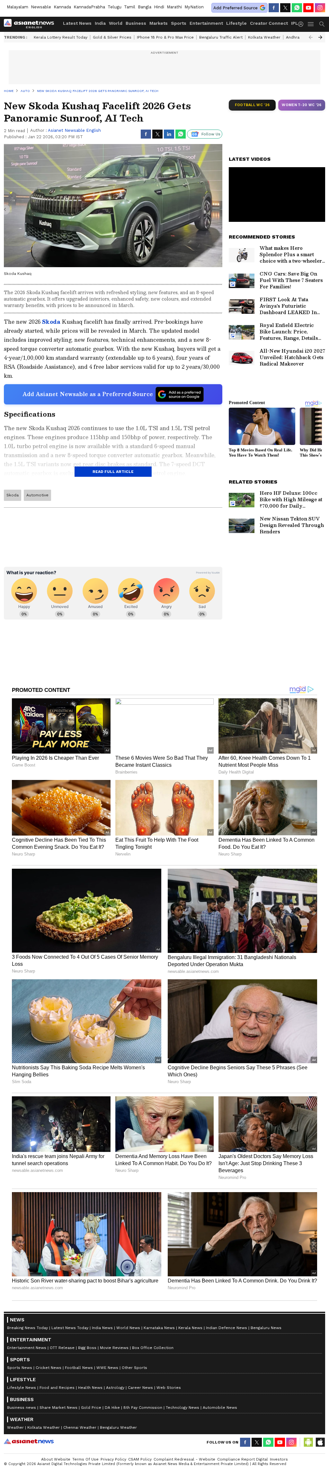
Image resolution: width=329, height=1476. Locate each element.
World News (128, 1328)
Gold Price (91, 1407)
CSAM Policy (140, 1459)
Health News (90, 1387)
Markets (158, 23)
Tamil (129, 7)
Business (136, 23)
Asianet (29, 1441)
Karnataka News (159, 1328)
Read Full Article (113, 471)
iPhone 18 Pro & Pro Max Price (165, 37)
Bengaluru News (266, 1328)
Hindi (159, 7)
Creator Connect (269, 23)
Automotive (37, 495)
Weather (15, 1427)
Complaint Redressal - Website (184, 1459)
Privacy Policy (113, 1459)
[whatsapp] (297, 7)
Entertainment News (26, 1347)
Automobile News (220, 1407)
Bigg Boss (87, 1347)
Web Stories (168, 1387)
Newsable (41, 7)
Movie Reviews (114, 1347)
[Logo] (31, 24)
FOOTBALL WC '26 (252, 105)
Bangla (144, 7)
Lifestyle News (21, 1387)
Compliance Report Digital (242, 1459)
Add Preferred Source (235, 7)
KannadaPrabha (89, 7)
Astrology (115, 1387)
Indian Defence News (226, 1328)
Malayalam (17, 7)
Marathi (174, 7)
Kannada (62, 7)
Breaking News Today (27, 1328)
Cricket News (48, 1367)
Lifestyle (236, 23)
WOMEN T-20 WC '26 (302, 105)
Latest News (77, 23)
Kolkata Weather (264, 37)
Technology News (182, 1407)
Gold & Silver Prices (112, 37)
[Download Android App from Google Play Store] (308, 1442)
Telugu (114, 7)
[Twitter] (285, 7)
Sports (178, 23)
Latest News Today (69, 1328)
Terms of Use (85, 1459)
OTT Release (62, 1347)
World (115, 23)
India (100, 23)
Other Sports (134, 1367)
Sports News (19, 1367)
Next (320, 37)
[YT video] (308, 7)
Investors (279, 1459)
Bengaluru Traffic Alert (221, 37)
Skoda (51, 321)
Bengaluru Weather (118, 1427)
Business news (21, 1407)
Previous (311, 37)
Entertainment (206, 23)
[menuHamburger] (311, 24)
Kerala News (190, 1328)
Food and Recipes (57, 1387)
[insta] (320, 7)
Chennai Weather (79, 1427)
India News (102, 1328)
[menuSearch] (322, 24)
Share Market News (58, 1407)
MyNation (194, 7)
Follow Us (210, 134)
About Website (55, 1459)
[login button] (302, 24)
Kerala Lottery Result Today (60, 37)
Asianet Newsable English (74, 130)
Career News (140, 1387)
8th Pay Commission (142, 1407)
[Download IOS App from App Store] (320, 1442)
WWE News (107, 1367)
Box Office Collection (152, 1347)
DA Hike (112, 1407)
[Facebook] (274, 7)
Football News (79, 1367)
